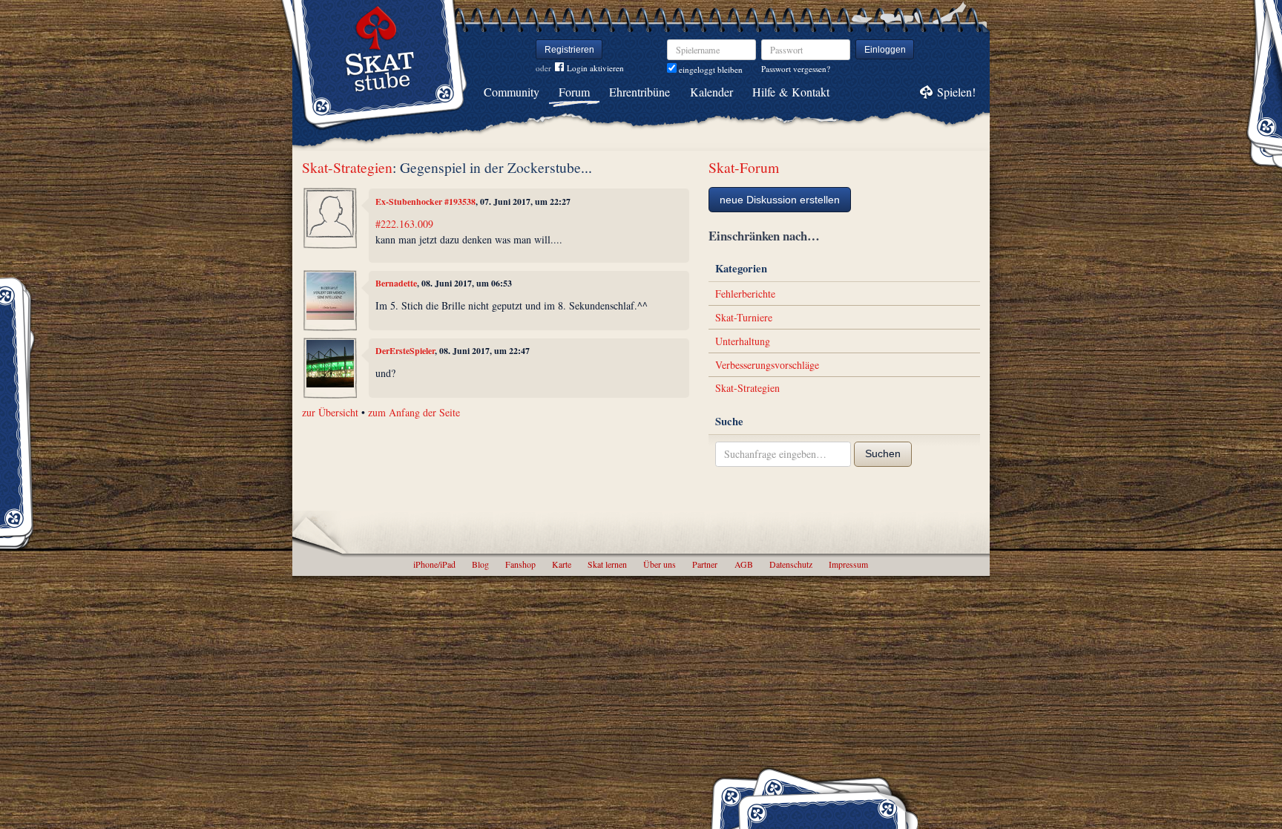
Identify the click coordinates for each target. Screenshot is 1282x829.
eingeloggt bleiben (710, 69)
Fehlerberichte (745, 293)
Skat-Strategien (347, 167)
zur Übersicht (330, 412)
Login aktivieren (595, 67)
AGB (743, 564)
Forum (574, 91)
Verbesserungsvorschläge (767, 365)
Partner (704, 564)
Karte (561, 564)
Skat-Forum (744, 167)
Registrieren (569, 50)
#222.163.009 (404, 224)
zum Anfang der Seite (414, 412)
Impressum (848, 564)
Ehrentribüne (639, 91)
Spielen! (956, 91)
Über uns (659, 564)
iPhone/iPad (434, 564)
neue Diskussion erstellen (780, 200)
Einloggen (885, 50)
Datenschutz (790, 564)
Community (511, 91)
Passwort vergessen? (795, 68)
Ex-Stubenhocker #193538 (425, 201)
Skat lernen (607, 564)
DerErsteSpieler (405, 350)
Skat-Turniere (743, 317)
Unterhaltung (742, 341)
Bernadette (396, 283)
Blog (480, 564)
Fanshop (520, 564)
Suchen (883, 453)
